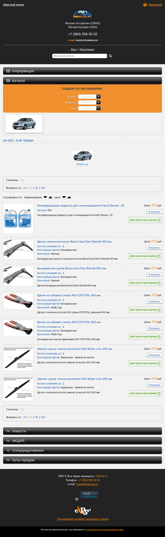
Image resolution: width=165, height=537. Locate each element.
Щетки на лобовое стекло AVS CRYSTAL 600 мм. (69, 322)
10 (24, 188)
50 (36, 188)
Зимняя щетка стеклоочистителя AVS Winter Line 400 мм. (75, 348)
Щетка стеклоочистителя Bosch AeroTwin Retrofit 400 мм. (74, 241)
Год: (73, 108)
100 (43, 188)
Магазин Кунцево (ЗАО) (82, 27)
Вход (74, 49)
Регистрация (87, 49)
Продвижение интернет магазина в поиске (82, 518)
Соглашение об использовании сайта (105, 529)
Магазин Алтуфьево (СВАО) (82, 23)
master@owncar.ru (87, 40)
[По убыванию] (45, 197)
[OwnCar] (82, 14)
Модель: (70, 102)
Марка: (71, 96)
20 (30, 188)
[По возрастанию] (50, 197)
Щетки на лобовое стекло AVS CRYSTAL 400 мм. (69, 295)
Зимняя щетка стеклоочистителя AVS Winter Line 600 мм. (75, 378)
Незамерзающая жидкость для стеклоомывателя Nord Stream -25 (80, 205)
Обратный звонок (13, 4)
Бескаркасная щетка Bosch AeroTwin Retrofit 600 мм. (72, 268)
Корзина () (155, 4)
